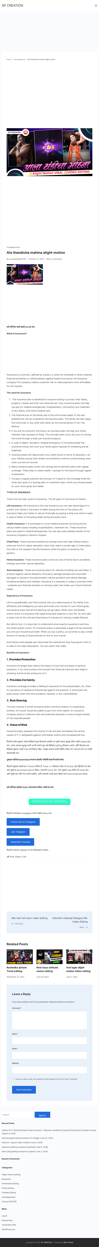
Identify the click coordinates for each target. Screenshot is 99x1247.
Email (15, 1048)
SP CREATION (12, 5)
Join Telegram (18, 832)
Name (15, 1034)
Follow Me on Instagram (23, 822)
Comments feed (9, 1225)
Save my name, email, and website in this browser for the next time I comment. (46, 1079)
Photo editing (8, 1188)
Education (6, 1179)
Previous (19, 923)
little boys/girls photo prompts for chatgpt (21, 1138)
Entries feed (7, 1220)
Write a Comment (54, 259)
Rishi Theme (68, 1242)
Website (15, 1063)
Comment (16, 1008)
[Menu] (96, 5)
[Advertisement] (49, 29)
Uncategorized (13, 247)
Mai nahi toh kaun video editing (29, 918)
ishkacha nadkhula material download (19, 1147)
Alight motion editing (11, 1174)
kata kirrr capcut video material (16, 1142)
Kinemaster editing (10, 1183)
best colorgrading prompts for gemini (18, 1151)
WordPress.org (8, 1229)
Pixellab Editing (9, 1192)
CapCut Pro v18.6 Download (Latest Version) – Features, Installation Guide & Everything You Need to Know (49, 1130)
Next (82, 927)
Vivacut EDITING (9, 1201)
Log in (4, 1216)
